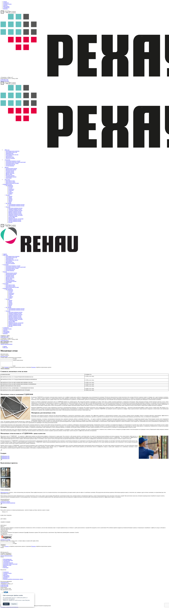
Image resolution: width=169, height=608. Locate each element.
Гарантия (5, 5)
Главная (5, 1)
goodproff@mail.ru (5, 582)
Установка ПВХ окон (8, 560)
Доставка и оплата (7, 4)
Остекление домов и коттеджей (10, 564)
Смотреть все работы (5, 501)
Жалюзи (5, 566)
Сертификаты (6, 7)
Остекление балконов (8, 562)
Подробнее (14, 603)
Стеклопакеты (6, 561)
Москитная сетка (4, 492)
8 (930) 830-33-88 (4, 79)
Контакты (5, 8)
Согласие (6, 546)
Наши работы (6, 6)
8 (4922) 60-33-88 (4, 586)
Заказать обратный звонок (6, 555)
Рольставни (5, 567)
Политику (33, 367)
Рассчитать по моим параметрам (8, 502)
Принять (6, 603)
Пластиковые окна (7, 559)
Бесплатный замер (5, 80)
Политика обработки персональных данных (13, 579)
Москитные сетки (7, 565)
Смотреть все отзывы (5, 539)
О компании (6, 2)
